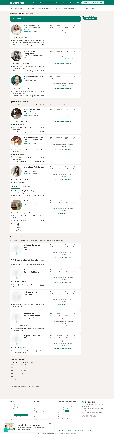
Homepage (13, 386)
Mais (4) (13, 380)
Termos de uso (62, 415)
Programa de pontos (71, 8)
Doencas (36, 417)
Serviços (36, 415)
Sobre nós (13, 411)
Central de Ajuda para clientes (67, 419)
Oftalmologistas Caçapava (19, 377)
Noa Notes (63, 411)
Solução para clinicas (64, 409)
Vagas (18, 415)
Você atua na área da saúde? (92, 3)
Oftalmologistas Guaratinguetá (21, 368)
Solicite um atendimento (62, 38)
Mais (29, 29)
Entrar (78, 3)
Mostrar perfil (62, 213)
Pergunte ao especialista (41, 411)
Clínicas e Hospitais (40, 407)
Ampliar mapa (89, 18)
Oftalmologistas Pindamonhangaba (22, 374)
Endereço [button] (15, 186)
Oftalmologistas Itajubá (18, 371)
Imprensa (13, 419)
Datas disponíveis (44, 8)
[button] (78, 19)
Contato (12, 413)
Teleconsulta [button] (27, 186)
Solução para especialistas (66, 407)
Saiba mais (28, 430)
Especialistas (38, 405)
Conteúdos (61, 413)
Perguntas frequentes (41, 419)
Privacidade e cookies (16, 405)
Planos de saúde (39, 409)
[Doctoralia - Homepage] (20, 2)
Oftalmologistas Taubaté (19, 365)
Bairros (57, 8)
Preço (60, 405)
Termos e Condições (16, 417)
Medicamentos (38, 413)
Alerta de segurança (64, 417)
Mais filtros (89, 8)
